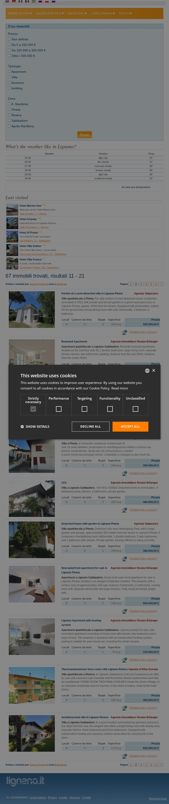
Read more (119, 388)
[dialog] (84, 402)
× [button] (153, 370)
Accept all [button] (130, 426)
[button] (34, 426)
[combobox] (147, 370)
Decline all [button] (90, 426)
